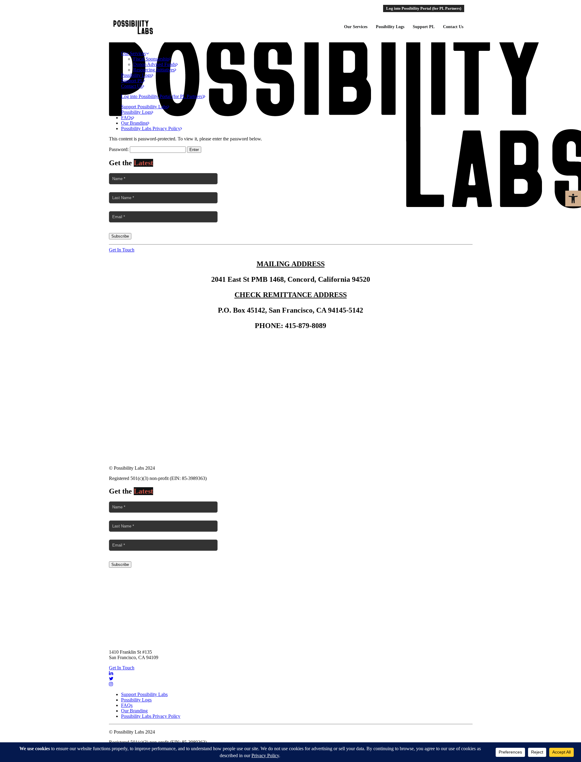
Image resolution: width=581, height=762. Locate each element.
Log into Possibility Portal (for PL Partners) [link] (162, 96)
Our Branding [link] (134, 123)
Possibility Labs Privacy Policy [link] (150, 128)
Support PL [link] (132, 80)
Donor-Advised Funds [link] (154, 64)
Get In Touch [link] (121, 249)
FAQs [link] (127, 117)
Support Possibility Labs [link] (144, 106)
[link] (573, 198)
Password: (119, 149)
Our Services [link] (133, 53)
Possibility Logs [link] (136, 75)
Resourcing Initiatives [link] (154, 69)
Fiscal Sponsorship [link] (151, 58)
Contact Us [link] (132, 86)
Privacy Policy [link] (290, 370)
